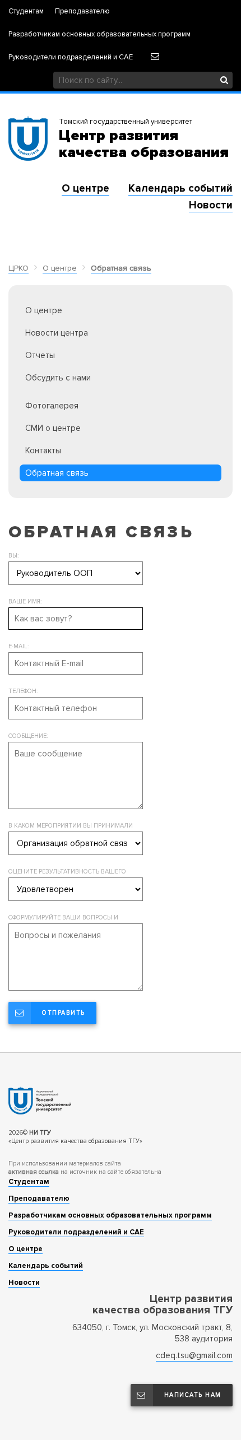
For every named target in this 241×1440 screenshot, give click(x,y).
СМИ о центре (53, 428)
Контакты (43, 450)
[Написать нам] (154, 56)
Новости (211, 205)
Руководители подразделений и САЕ (70, 57)
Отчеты (40, 355)
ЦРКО (18, 268)
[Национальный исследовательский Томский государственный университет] (120, 1100)
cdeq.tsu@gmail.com (194, 1355)
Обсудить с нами (58, 378)
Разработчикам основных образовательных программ (99, 34)
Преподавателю (82, 11)
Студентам (26, 11)
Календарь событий (180, 188)
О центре (85, 188)
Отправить (63, 1012)
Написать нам (192, 1395)
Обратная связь (121, 268)
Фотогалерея (51, 406)
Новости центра (56, 333)
